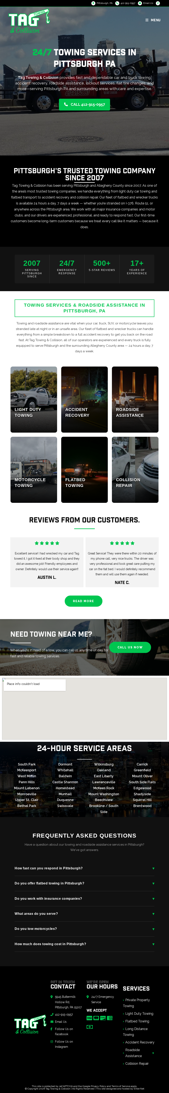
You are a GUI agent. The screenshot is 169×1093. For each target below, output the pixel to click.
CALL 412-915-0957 (87, 104)
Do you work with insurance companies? (84, 899)
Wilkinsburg (104, 764)
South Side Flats (142, 782)
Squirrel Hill (142, 800)
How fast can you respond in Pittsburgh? (84, 868)
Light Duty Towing (139, 1014)
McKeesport (26, 770)
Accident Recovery (139, 1042)
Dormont (65, 764)
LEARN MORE (28, 425)
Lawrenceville (103, 782)
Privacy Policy (98, 1086)
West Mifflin (27, 776)
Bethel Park (26, 806)
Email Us (148, 3)
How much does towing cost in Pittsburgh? (84, 944)
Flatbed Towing (137, 1021)
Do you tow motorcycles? (84, 929)
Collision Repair (137, 1064)
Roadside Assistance (133, 1053)
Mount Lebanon (27, 788)
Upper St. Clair (26, 800)
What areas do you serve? (84, 914)
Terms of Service (120, 1086)
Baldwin (65, 776)
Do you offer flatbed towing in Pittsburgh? (84, 883)
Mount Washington (103, 794)
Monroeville (26, 794)
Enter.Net (139, 1088)
